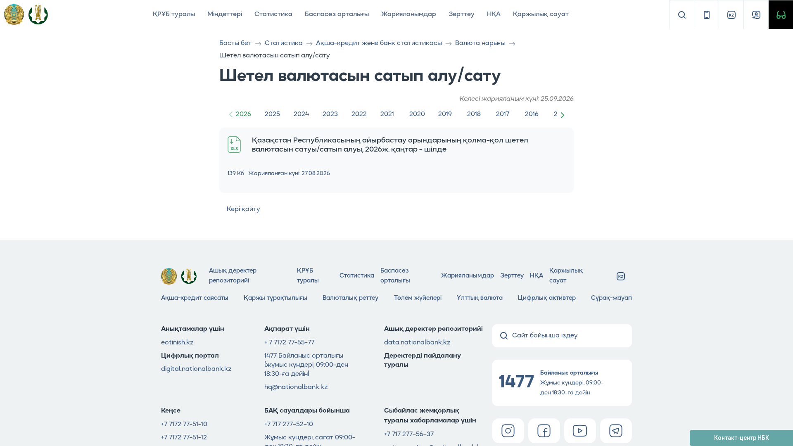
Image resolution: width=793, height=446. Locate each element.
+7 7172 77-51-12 (184, 437)
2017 (502, 114)
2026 (243, 114)
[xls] (234, 144)
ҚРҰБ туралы (174, 14)
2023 (330, 114)
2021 (387, 114)
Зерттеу (462, 14)
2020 (417, 114)
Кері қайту (243, 209)
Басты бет (235, 43)
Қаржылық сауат (541, 14)
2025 (272, 114)
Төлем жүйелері (418, 298)
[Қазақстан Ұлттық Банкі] (38, 14)
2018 (474, 114)
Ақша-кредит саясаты (194, 298)
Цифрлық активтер (547, 298)
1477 (271, 356)
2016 (532, 114)
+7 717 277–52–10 (288, 424)
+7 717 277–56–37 (409, 434)
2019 (445, 114)
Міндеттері (224, 14)
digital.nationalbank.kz (196, 369)
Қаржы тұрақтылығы (275, 298)
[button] (564, 115)
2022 (359, 114)
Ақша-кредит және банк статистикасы (379, 43)
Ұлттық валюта (480, 298)
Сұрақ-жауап (611, 298)
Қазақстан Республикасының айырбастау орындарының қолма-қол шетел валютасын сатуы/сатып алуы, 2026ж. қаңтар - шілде (390, 145)
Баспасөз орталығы (337, 14)
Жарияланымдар (408, 14)
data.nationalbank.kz (417, 342)
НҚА (494, 14)
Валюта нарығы (480, 43)
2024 (301, 114)
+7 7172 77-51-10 (184, 424)
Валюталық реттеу (350, 298)
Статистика (273, 14)
